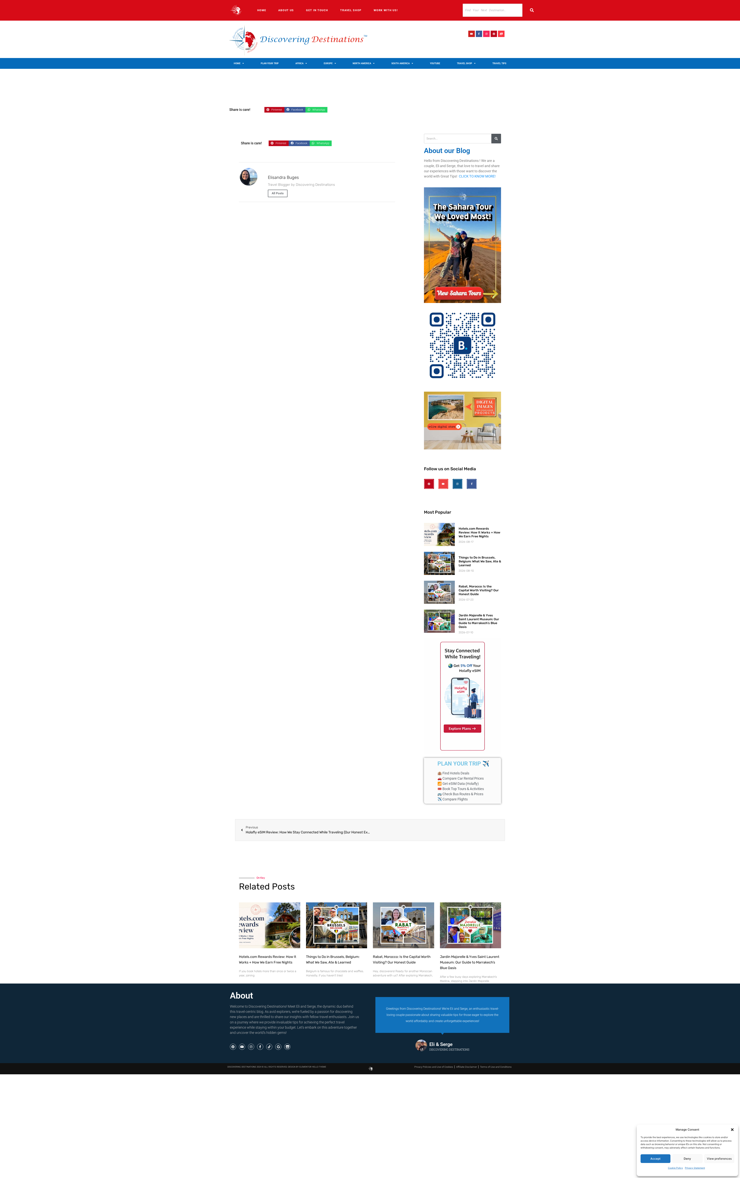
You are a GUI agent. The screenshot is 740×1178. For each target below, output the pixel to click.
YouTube (435, 63)
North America (362, 63)
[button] (732, 1130)
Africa (299, 63)
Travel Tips (499, 63)
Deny (687, 1158)
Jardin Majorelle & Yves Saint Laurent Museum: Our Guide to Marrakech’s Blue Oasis (479, 621)
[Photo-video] (501, 34)
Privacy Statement (695, 1167)
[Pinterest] (494, 34)
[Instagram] (486, 34)
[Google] (278, 1047)
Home (261, 10)
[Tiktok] (269, 1047)
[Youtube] (471, 34)
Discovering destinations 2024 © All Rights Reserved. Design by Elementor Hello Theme (276, 1067)
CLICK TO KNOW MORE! (477, 176)
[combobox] (493, 10)
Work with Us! (386, 10)
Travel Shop (351, 10)
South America (400, 63)
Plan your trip (270, 63)
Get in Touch (317, 10)
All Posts (278, 193)
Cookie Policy (675, 1167)
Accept (655, 1158)
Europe (328, 63)
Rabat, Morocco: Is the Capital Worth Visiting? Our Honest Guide (479, 590)
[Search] (534, 10)
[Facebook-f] (479, 34)
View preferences (719, 1158)
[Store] (287, 1047)
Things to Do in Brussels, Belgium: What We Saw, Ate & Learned (480, 561)
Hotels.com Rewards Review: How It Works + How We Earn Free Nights (479, 532)
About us (286, 10)
